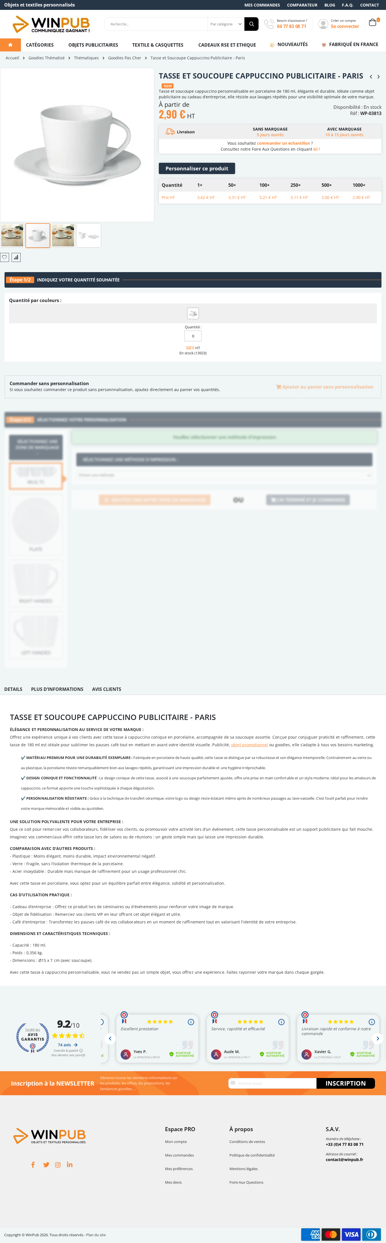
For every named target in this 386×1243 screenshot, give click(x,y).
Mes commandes (262, 5)
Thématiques (86, 58)
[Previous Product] (371, 76)
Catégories (40, 45)
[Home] (10, 44)
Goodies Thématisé (47, 58)
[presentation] (13, 690)
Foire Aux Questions (246, 1182)
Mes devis (173, 1182)
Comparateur (302, 5)
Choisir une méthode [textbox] (96, 475)
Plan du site (96, 1234)
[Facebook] (37, 1166)
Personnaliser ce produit (197, 168)
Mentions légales (243, 1168)
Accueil (12, 57)
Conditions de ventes (247, 1141)
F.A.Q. (348, 5)
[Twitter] (49, 1166)
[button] (12, 235)
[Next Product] (378, 76)
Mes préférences (179, 1168)
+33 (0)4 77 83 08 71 (345, 1144)
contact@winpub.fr (344, 1159)
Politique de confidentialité (252, 1155)
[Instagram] (61, 1166)
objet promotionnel (249, 744)
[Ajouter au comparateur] (16, 257)
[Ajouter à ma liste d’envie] (4, 257)
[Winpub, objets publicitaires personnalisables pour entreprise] (51, 24)
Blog (329, 5)
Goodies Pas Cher (124, 58)
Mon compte (176, 1141)
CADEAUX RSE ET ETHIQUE (227, 45)
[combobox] (182, 24)
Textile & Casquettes (157, 45)
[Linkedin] (73, 1166)
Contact (369, 5)
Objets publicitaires (93, 45)
